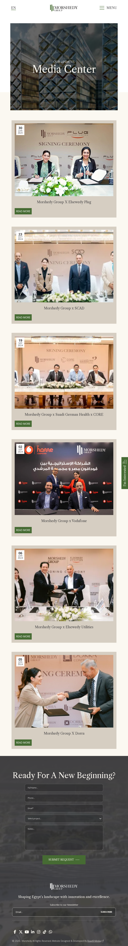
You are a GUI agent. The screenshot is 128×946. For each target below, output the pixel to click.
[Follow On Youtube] (26, 932)
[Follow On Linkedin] (32, 932)
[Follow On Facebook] (14, 932)
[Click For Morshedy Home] (64, 8)
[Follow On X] (20, 932)
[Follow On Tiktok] (44, 932)
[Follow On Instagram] (38, 932)
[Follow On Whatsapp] (50, 932)
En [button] (13, 8)
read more (23, 211)
